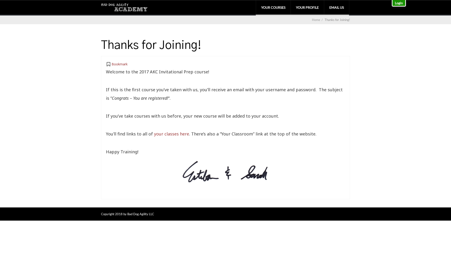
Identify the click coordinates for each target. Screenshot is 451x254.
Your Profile (307, 7)
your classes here (171, 134)
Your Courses (273, 7)
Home (316, 20)
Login (399, 3)
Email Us (336, 7)
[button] (117, 64)
